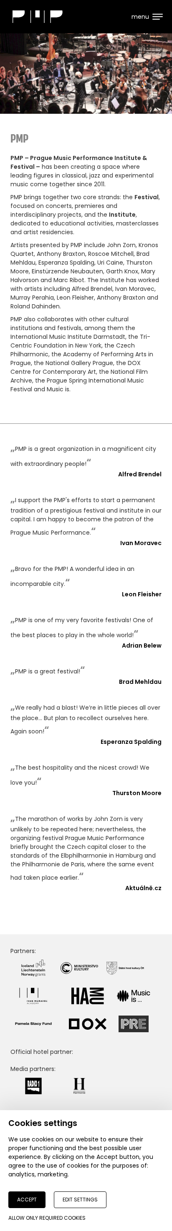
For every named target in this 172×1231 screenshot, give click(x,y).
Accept (27, 1199)
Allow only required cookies (47, 1217)
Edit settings (80, 1199)
